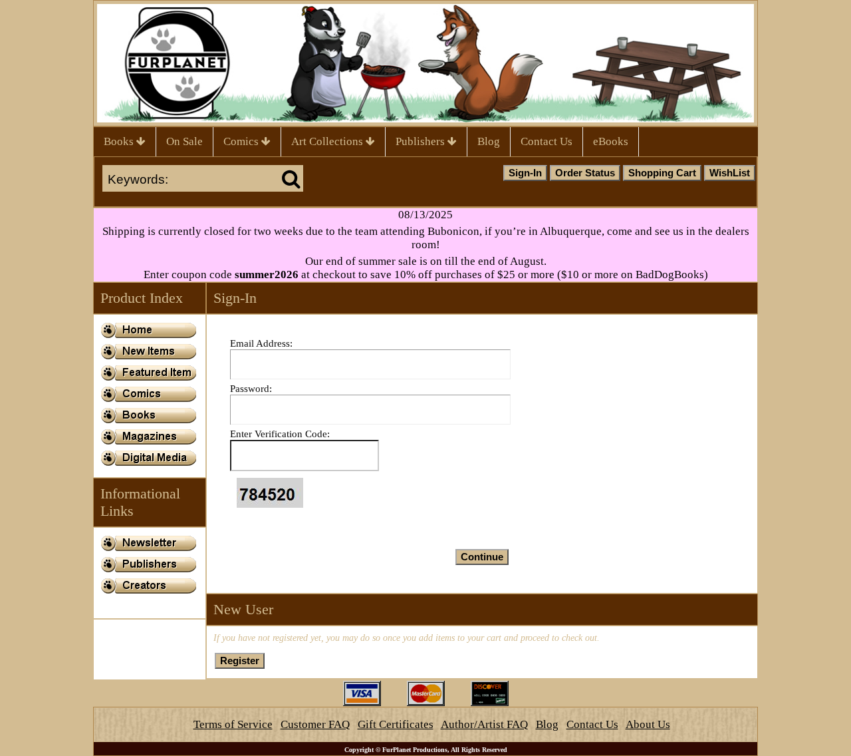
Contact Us (546, 141)
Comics (242, 141)
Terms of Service (233, 724)
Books (120, 141)
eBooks (610, 141)
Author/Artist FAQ (484, 724)
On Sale (184, 141)
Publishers (421, 141)
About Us (648, 724)
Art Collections (328, 141)
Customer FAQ (315, 724)
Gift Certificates (395, 724)
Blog (488, 141)
